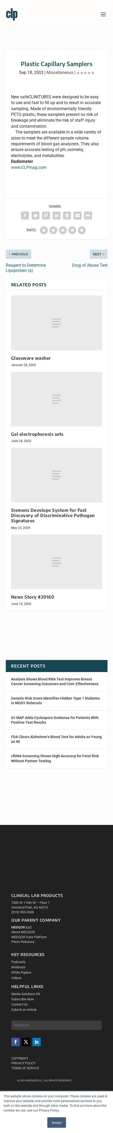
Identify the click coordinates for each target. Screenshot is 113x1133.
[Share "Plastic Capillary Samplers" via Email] (77, 215)
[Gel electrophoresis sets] (56, 399)
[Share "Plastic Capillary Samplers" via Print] (88, 215)
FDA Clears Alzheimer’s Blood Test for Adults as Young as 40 (56, 739)
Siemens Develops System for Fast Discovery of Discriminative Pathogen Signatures (53, 515)
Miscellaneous (60, 72)
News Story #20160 (32, 597)
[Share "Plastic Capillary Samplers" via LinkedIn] (56, 215)
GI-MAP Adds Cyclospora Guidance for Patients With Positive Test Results (55, 720)
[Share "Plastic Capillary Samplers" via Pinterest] (46, 215)
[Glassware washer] (56, 323)
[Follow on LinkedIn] (36, 1042)
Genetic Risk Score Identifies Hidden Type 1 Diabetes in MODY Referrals (55, 700)
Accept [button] (56, 1122)
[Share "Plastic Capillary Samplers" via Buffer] (67, 215)
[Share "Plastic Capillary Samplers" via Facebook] (25, 215)
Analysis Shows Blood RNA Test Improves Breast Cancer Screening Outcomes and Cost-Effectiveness (55, 681)
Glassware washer (31, 358)
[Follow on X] (26, 1042)
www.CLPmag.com (29, 167)
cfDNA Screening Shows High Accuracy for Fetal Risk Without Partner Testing (55, 758)
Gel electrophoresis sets (37, 434)
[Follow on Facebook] (15, 1042)
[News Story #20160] (56, 562)
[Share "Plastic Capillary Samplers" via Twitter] (35, 215)
